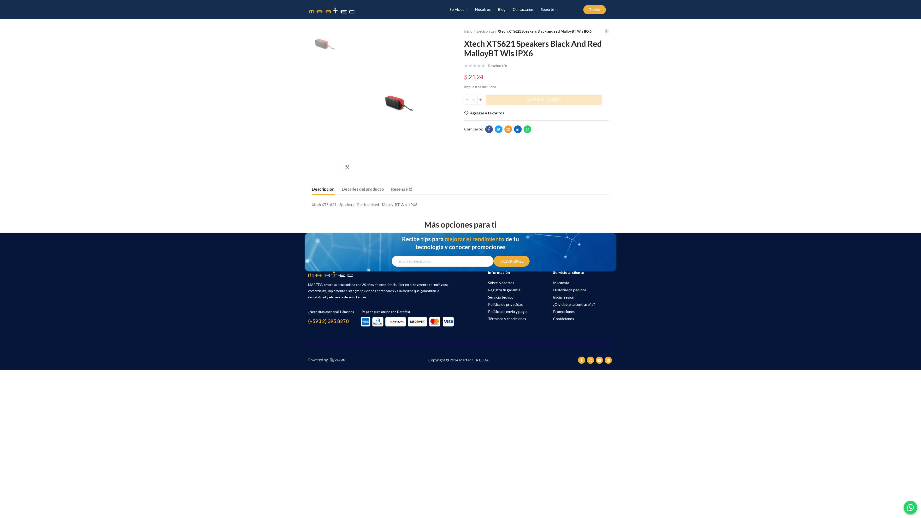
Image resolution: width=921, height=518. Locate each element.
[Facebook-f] (581, 360)
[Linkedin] (608, 360)
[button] (594, 9)
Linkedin (518, 129)
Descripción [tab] (323, 189)
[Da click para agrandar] (347, 167)
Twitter (498, 129)
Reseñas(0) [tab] (401, 189)
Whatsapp (527, 129)
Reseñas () (497, 66)
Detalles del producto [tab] (363, 189)
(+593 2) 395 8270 (328, 321)
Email (508, 129)
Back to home (606, 31)
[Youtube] (599, 360)
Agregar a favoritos (487, 113)
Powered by (318, 360)
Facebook (489, 129)
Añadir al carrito (543, 100)
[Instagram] (590, 360)
